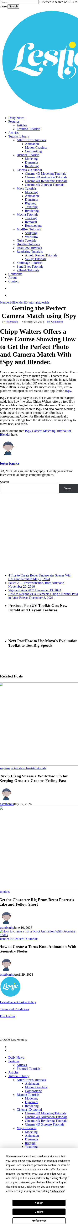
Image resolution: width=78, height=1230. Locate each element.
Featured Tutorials (28, 1068)
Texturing (31, 1146)
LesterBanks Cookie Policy (18, 1002)
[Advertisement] (39, 531)
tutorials (44, 302)
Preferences (39, 1220)
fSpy (68, 391)
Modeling (31, 1098)
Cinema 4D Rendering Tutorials (46, 1120)
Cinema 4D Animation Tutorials (46, 1117)
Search (13, 6)
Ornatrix (30, 768)
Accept (39, 1203)
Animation (32, 1083)
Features (13, 1061)
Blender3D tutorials (26, 302)
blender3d (6, 302)
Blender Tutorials (28, 1094)
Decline (39, 1211)
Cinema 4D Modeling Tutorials (45, 1113)
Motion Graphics (36, 1087)
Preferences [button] (57, 1191)
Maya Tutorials (26, 1128)
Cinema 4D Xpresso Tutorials (44, 1124)
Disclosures (7, 1016)
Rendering (32, 1106)
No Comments (55, 321)
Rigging (30, 1143)
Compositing (33, 1091)
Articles (22, 1065)
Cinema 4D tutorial (29, 1109)
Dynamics (31, 1102)
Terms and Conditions (14, 1009)
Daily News (16, 1057)
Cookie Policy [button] (32, 1186)
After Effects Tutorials (31, 1080)
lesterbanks (12, 321)
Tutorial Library (18, 1076)
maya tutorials (15, 768)
